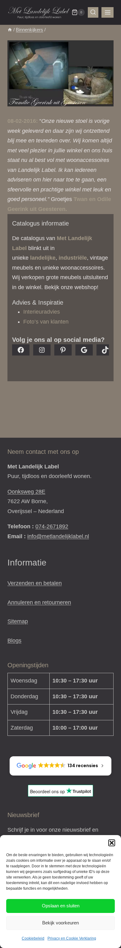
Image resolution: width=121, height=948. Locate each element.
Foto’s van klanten (46, 322)
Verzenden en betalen (34, 583)
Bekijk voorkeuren (60, 922)
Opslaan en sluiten (60, 905)
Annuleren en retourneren (39, 602)
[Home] (9, 29)
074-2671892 (51, 526)
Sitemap (17, 621)
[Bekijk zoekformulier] (93, 12)
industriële (73, 258)
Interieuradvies (41, 312)
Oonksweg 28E (26, 492)
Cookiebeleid (33, 938)
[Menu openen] (107, 12)
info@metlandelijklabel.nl (58, 536)
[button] (112, 843)
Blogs (14, 640)
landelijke (43, 258)
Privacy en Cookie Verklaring (71, 938)
